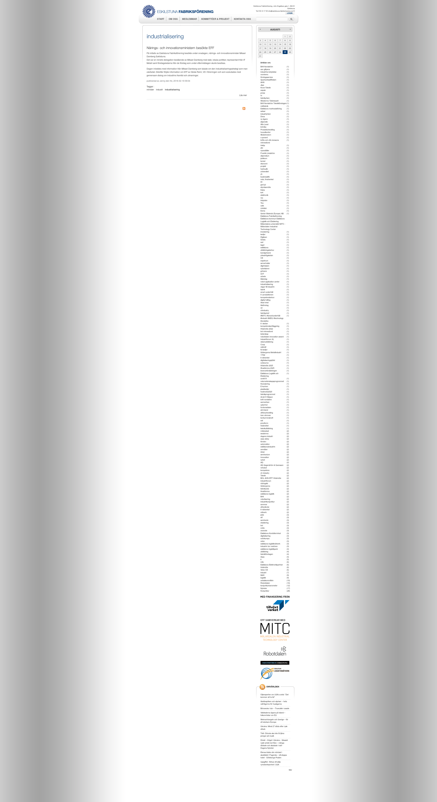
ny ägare (264, 119)
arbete (263, 276)
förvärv (263, 441)
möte (262, 527)
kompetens (264, 470)
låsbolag (263, 278)
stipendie (264, 121)
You (262, 202)
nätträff (263, 347)
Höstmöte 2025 (266, 365)
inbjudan (263, 200)
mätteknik (264, 106)
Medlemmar (189, 18)
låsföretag (264, 305)
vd (261, 307)
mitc (262, 561)
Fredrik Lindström (267, 153)
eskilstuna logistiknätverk (270, 543)
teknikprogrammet (267, 394)
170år (262, 354)
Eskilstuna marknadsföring (271, 108)
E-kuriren (264, 386)
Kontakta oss (242, 18)
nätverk (263, 512)
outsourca (264, 362)
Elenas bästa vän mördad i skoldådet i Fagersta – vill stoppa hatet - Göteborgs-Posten (273, 755)
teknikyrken (265, 98)
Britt (262, 496)
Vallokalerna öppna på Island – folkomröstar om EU (272, 713)
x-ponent (264, 137)
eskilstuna (264, 247)
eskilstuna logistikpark (269, 548)
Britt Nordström (266, 66)
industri (159, 89)
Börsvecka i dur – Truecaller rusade (274, 708)
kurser (263, 161)
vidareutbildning (266, 341)
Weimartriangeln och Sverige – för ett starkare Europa (274, 720)
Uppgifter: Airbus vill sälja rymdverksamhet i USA (270, 763)
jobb (262, 514)
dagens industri (266, 436)
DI (261, 181)
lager (262, 244)
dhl (261, 147)
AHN (262, 82)
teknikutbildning (266, 428)
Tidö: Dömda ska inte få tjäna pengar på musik (272, 734)
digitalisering (265, 535)
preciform (264, 423)
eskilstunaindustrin (267, 446)
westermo (264, 433)
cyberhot (263, 404)
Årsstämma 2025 (267, 368)
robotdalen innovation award (272, 336)
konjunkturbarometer (268, 585)
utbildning (264, 551)
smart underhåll (266, 292)
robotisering (265, 499)
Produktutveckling (267, 129)
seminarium (265, 454)
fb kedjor (263, 349)
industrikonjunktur (267, 501)
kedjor (262, 234)
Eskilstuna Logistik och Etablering (269, 374)
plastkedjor (264, 389)
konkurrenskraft (266, 417)
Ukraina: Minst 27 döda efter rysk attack (273, 727)
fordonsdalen (265, 407)
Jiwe (262, 85)
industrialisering (172, 89)
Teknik (263, 475)
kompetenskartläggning (269, 326)
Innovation (264, 457)
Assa (262, 556)
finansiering (265, 383)
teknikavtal (264, 488)
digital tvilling (265, 299)
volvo (262, 541)
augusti (275, 29)
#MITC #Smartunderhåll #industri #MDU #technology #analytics (271, 318)
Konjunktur (264, 590)
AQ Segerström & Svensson (271, 465)
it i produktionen (266, 294)
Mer (290, 769)
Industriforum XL (267, 339)
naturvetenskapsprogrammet (272, 381)
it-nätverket (265, 509)
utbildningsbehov (267, 250)
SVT (262, 273)
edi (261, 420)
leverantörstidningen (268, 370)
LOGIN (289, 13)
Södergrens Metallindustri (270, 352)
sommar (263, 504)
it (260, 559)
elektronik (264, 195)
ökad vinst (264, 302)
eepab (263, 90)
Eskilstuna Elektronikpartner (271, 564)
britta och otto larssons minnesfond (269, 141)
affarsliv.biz (264, 506)
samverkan (264, 402)
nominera (264, 74)
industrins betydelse (268, 71)
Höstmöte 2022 (266, 328)
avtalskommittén (266, 580)
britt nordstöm (266, 399)
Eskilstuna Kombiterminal (270, 533)
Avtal (262, 451)
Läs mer (243, 95)
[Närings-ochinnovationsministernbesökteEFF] (180, 47)
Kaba (262, 189)
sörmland (264, 409)
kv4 (261, 192)
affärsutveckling (266, 412)
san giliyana (265, 69)
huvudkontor (265, 132)
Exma (262, 210)
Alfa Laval (264, 124)
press (262, 92)
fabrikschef (264, 313)
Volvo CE (264, 569)
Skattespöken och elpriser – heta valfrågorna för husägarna (273, 702)
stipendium (264, 155)
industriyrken (265, 113)
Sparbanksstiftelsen (268, 79)
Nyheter (263, 588)
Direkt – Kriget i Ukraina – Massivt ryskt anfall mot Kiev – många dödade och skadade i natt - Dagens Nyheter (274, 744)
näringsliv (264, 483)
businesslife (265, 176)
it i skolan (264, 323)
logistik (263, 577)
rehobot (263, 467)
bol (261, 525)
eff (261, 517)
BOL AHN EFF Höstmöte (270, 478)
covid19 (263, 378)
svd (261, 242)
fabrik (262, 289)
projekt (263, 166)
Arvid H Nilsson (266, 396)
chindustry (264, 310)
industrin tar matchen (269, 546)
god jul (263, 184)
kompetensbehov (267, 297)
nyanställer (264, 150)
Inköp (262, 145)
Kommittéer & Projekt (215, 18)
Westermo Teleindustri (269, 100)
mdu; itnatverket (266, 179)
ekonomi (263, 163)
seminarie (264, 520)
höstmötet (264, 425)
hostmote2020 (266, 391)
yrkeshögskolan (266, 255)
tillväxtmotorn (265, 134)
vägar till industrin (267, 286)
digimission (264, 265)
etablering (264, 522)
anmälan (263, 449)
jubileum (263, 158)
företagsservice (266, 77)
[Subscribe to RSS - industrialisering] (244, 109)
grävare (263, 271)
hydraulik (264, 168)
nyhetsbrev (264, 268)
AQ (261, 462)
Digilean (263, 237)
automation (265, 444)
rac (261, 197)
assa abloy (264, 438)
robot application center (269, 281)
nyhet (262, 459)
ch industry (264, 472)
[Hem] (179, 12)
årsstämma (265, 491)
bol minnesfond (266, 331)
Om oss (173, 18)
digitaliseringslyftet (267, 360)
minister (150, 89)
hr (261, 95)
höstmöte (264, 567)
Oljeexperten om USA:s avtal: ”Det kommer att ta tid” (274, 695)
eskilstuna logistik (267, 493)
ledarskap (264, 333)
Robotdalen (265, 582)
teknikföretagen (266, 554)
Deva (262, 116)
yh (261, 174)
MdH (262, 575)
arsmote (263, 530)
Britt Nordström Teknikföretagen (273, 103)
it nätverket (264, 357)
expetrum (264, 260)
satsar (262, 111)
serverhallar (265, 263)
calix (262, 205)
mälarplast (264, 430)
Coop (262, 344)
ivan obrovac (265, 415)
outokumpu (265, 538)
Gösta (262, 239)
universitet (264, 171)
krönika (263, 126)
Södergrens (265, 485)
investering (264, 231)
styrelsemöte (265, 187)
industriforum (265, 480)
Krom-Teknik (265, 87)
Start (160, 18)
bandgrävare (265, 252)
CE (261, 257)
